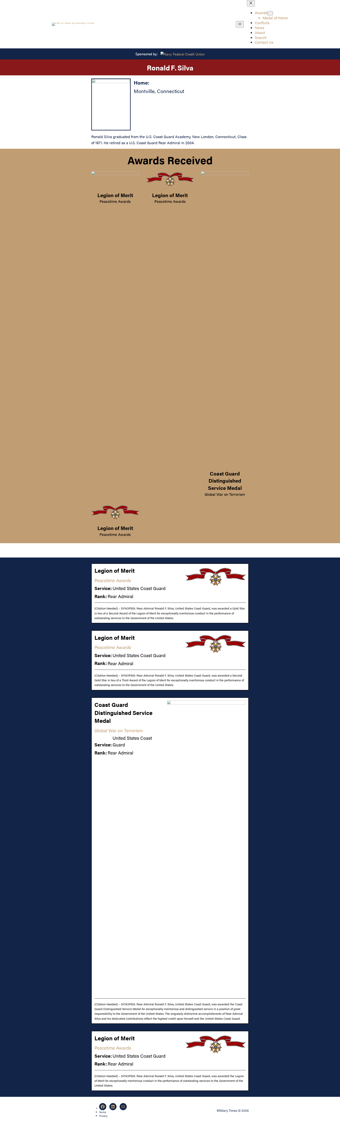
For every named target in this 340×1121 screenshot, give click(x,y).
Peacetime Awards (115, 201)
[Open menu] (240, 24)
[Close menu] (251, 3)
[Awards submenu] (270, 13)
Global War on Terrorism (225, 494)
